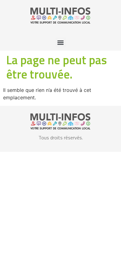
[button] (61, 42)
